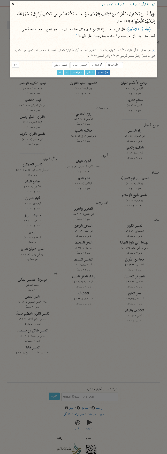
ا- (60, 72)
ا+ (67, 72)
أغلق (15, 65)
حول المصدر (103, 72)
